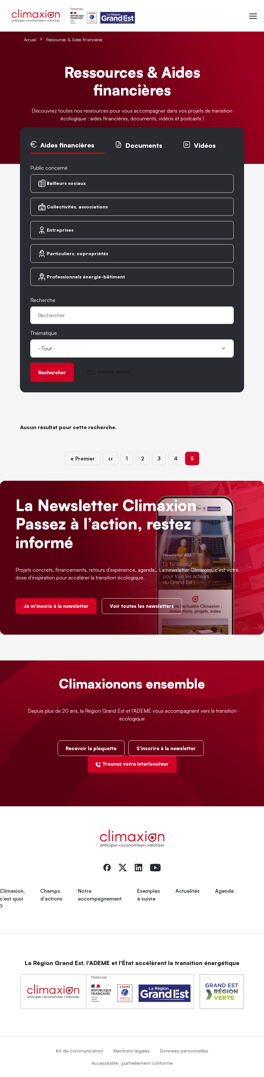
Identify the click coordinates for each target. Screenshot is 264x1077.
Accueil (30, 39)
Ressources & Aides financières (74, 39)
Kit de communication (79, 1050)
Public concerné (49, 168)
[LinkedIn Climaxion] (138, 867)
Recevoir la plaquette (91, 748)
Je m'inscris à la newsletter (56, 606)
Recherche (42, 300)
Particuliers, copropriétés (77, 253)
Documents (143, 145)
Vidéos (205, 145)
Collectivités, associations (77, 206)
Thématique (43, 333)
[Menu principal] (253, 15)
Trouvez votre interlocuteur (135, 764)
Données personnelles (184, 1050)
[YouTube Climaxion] (155, 867)
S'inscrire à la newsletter (166, 748)
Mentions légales (131, 1050)
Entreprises (60, 230)
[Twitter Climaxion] (122, 867)
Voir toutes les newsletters (142, 606)
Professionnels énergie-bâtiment (86, 276)
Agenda (224, 891)
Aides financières (67, 145)
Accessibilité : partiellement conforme (132, 1063)
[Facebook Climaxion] (107, 867)
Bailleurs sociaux (66, 183)
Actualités (187, 891)
